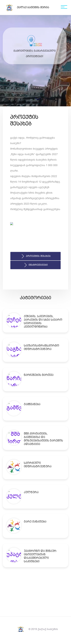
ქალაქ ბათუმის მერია (33, 7)
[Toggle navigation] (64, 7)
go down (38, 101)
